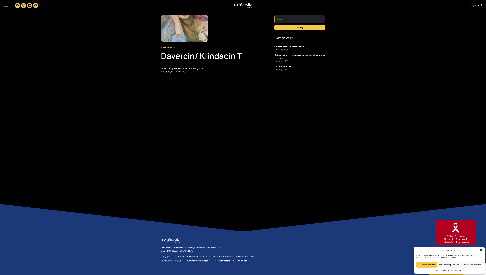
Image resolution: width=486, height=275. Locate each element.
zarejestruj (180, 71)
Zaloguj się (474, 5)
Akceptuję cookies (426, 264)
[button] (481, 250)
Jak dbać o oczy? (282, 66)
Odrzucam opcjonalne (449, 264)
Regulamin (242, 260)
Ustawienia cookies (472, 264)
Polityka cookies (441, 270)
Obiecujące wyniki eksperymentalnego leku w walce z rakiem (299, 56)
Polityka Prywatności (197, 260)
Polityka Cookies (222, 260)
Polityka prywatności (455, 270)
